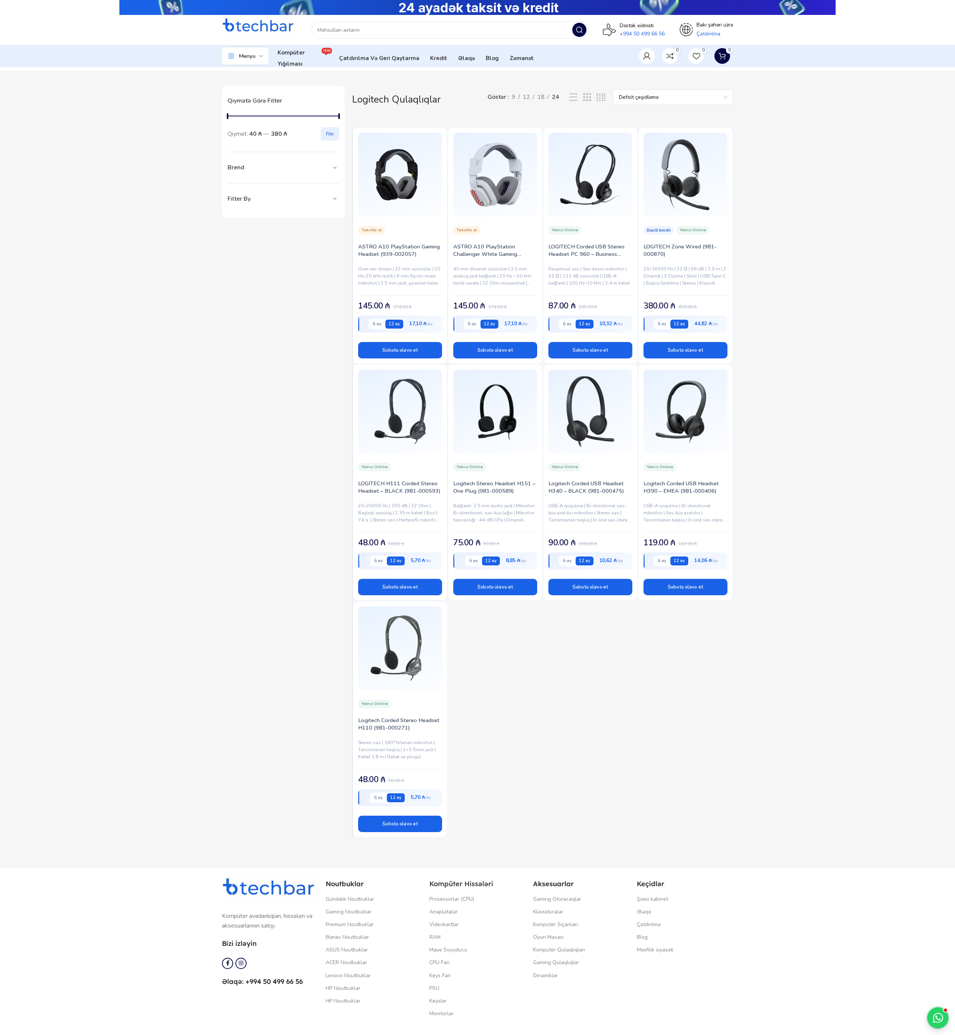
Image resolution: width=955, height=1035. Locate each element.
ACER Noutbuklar (346, 962)
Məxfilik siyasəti (655, 949)
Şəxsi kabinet (652, 899)
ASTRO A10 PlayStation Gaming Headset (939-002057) (399, 250)
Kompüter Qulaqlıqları (559, 949)
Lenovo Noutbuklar (348, 975)
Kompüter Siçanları (555, 924)
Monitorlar (441, 1013)
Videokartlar (444, 924)
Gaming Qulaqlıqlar (556, 962)
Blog (642, 937)
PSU (434, 988)
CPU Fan (439, 962)
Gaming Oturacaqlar (557, 899)
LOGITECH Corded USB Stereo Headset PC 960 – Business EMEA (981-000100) (586, 254)
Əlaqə (644, 911)
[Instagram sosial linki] (241, 963)
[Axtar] (579, 30)
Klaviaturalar (548, 911)
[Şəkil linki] (270, 888)
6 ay (377, 324)
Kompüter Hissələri (461, 883)
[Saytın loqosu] (259, 26)
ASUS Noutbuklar (347, 949)
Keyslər (438, 1000)
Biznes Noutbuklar (347, 937)
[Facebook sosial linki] (227, 963)
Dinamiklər (545, 975)
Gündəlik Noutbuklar (350, 899)
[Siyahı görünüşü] (573, 97)
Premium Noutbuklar (350, 924)
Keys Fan (440, 975)
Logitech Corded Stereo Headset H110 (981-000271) (398, 723)
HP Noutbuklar (343, 988)
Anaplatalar (443, 911)
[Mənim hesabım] (646, 55)
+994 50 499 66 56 (642, 33)
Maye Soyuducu (448, 949)
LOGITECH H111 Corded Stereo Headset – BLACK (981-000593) (399, 487)
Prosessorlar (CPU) (451, 899)
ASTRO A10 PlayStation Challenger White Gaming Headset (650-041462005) (487, 254)
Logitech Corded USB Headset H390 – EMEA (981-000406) (681, 487)
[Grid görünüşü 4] (601, 97)
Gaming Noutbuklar (349, 911)
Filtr (330, 134)
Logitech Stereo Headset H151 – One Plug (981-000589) (494, 487)
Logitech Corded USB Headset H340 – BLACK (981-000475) (586, 487)
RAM (435, 937)
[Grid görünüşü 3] (587, 97)
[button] (400, 350)
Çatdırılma (649, 924)
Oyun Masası (548, 937)
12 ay (394, 324)
